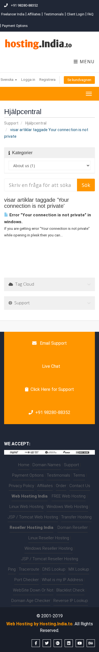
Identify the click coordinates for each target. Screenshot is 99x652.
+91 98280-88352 (52, 412)
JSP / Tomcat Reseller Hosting (49, 558)
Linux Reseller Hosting (48, 537)
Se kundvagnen (79, 80)
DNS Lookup (53, 569)
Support (11, 123)
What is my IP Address (62, 579)
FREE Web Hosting (69, 496)
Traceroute (29, 569)
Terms (79, 475)
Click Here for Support (52, 389)
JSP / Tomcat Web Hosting (33, 517)
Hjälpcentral (35, 123)
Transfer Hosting (76, 517)
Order (61, 485)
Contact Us (79, 485)
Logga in (28, 80)
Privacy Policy (21, 485)
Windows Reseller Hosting (48, 548)
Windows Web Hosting (67, 506)
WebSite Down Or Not (33, 590)
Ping (12, 569)
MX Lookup (78, 569)
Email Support (53, 343)
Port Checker (26, 579)
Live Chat (50, 366)
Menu (86, 62)
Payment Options (15, 26)
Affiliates (34, 14)
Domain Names (46, 464)
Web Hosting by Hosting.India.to (39, 623)
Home (23, 464)
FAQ (90, 14)
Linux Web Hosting (26, 506)
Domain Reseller (72, 527)
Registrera (47, 80)
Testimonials (54, 14)
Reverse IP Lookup (70, 600)
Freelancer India (12, 14)
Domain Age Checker (30, 600)
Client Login (75, 14)
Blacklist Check (70, 590)
